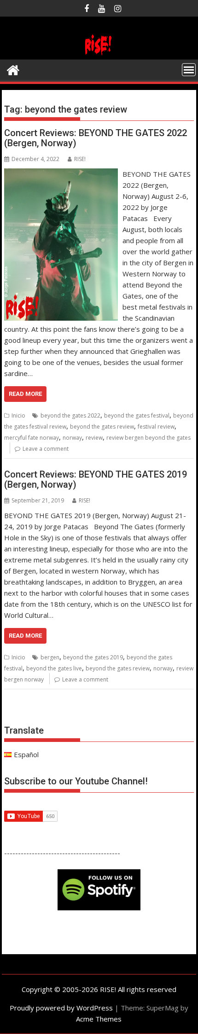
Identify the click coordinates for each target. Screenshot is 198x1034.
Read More (25, 393)
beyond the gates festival (136, 415)
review (94, 438)
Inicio (18, 415)
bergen (50, 657)
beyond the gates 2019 (93, 657)
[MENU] (189, 69)
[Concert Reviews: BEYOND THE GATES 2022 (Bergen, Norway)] (61, 174)
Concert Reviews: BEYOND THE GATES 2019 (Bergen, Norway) (95, 479)
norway (72, 438)
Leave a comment (46, 449)
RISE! (80, 159)
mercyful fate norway (31, 438)
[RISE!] (98, 54)
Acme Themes (99, 1018)
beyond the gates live (54, 668)
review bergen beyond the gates (148, 438)
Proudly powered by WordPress (61, 1007)
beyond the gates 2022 (70, 415)
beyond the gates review (102, 426)
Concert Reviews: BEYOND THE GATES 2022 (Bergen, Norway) (95, 138)
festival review (156, 426)
